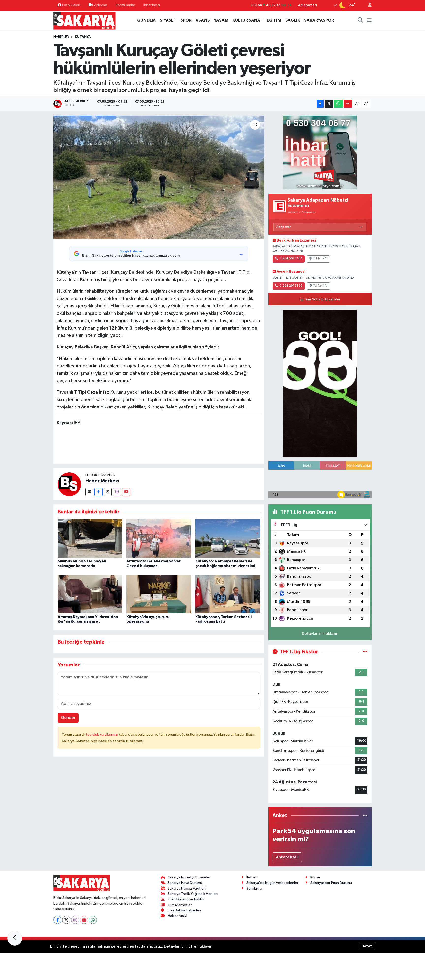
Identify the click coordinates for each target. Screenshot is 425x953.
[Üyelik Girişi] (368, 5)
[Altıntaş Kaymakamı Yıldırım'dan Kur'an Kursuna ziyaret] (90, 594)
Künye (315, 877)
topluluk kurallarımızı (102, 734)
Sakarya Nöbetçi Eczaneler (189, 877)
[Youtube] (126, 492)
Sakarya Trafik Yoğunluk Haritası (193, 894)
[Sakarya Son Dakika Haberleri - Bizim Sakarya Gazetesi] (84, 20)
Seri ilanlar (254, 888)
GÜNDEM (146, 20)
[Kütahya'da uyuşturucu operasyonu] (158, 594)
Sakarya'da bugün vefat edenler (272, 883)
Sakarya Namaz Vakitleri (187, 888)
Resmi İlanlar (125, 5)
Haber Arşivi (177, 916)
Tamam (367, 946)
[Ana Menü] (369, 20)
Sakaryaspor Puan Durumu (331, 883)
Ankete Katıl (287, 857)
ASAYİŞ (203, 20)
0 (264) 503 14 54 (290, 258)
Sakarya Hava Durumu (185, 883)
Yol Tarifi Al (320, 258)
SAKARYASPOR (319, 20)
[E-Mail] (89, 492)
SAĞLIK (292, 20)
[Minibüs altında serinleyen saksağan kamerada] (90, 538)
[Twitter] (108, 492)
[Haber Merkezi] (69, 484)
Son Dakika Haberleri (184, 910)
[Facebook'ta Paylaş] (320, 104)
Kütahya (83, 37)
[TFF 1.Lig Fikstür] (365, 652)
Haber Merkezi (102, 480)
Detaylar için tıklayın (320, 634)
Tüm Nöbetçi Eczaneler (322, 299)
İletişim (252, 877)
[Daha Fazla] (348, 104)
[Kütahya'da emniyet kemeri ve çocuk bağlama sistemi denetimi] (227, 538)
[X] (66, 920)
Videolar (100, 5)
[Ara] (360, 20)
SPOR (186, 20)
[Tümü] (365, 815)
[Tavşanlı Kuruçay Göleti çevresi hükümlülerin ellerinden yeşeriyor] (158, 177)
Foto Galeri (71, 5)
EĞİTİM (274, 20)
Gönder (68, 718)
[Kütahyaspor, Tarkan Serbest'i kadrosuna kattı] (227, 594)
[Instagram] (117, 492)
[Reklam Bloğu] (320, 152)
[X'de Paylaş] (329, 104)
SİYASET (168, 20)
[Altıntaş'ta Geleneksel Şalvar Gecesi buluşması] (158, 538)
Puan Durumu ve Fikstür (186, 899)
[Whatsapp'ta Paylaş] (338, 104)
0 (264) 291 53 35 (290, 285)
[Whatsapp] (93, 920)
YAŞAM (221, 20)
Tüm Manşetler (180, 905)
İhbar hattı (151, 5)
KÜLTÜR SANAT (247, 20)
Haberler (61, 37)
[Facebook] (98, 492)
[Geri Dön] (14, 938)
